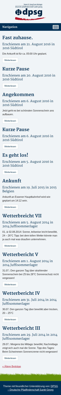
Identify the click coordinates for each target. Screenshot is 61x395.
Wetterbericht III (21, 328)
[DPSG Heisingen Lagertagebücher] (30, 12)
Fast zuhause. (17, 38)
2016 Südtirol (12, 48)
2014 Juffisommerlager (20, 226)
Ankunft (11, 181)
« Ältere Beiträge (11, 366)
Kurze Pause (15, 69)
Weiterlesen (10, 60)
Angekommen (18, 94)
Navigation (9, 27)
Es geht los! (15, 155)
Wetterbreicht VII (22, 216)
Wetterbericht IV (21, 293)
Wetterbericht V (20, 254)
